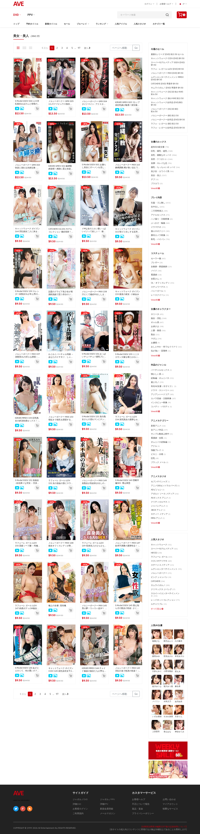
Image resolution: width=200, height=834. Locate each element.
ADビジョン (157, 489)
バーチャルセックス (161, 370)
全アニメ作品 (159, 429)
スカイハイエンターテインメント (165, 594)
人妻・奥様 (158, 330)
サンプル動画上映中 (162, 434)
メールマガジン (107, 813)
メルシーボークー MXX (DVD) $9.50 (167, 73)
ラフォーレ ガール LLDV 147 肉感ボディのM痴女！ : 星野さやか (27, 607)
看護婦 (156, 274)
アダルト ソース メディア (165, 493)
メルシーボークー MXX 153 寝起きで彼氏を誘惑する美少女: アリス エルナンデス (60, 418)
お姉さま (157, 326)
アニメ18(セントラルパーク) (165, 485)
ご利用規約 (78, 813)
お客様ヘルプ (165, 4)
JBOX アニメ (158, 510)
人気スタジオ (140, 23)
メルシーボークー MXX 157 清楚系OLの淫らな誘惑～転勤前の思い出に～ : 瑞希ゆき (27, 355)
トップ (16, 23)
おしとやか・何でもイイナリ (166, 346)
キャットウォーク (161, 544)
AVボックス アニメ (161, 497)
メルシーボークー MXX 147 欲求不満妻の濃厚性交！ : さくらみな (127, 544)
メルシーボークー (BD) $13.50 (165, 115)
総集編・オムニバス (162, 378)
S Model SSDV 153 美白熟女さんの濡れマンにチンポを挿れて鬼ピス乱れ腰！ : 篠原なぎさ (94, 418)
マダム (156, 338)
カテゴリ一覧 (159, 23)
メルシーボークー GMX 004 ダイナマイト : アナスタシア (94, 103)
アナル (155, 446)
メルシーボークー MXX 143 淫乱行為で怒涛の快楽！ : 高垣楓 (127, 669)
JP (183, 4)
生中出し (158, 206)
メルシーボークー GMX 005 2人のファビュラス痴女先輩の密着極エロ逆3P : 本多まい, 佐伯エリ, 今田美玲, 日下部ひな (61, 102)
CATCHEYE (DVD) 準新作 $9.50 (164, 83)
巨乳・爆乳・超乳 (162, 151)
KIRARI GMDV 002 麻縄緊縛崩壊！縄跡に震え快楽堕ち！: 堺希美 (60, 167)
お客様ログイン (80, 808)
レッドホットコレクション (165, 600)
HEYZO (156, 552)
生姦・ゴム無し (161, 202)
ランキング (101, 23)
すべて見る (156, 608)
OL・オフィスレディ (162, 282)
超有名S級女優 (160, 147)
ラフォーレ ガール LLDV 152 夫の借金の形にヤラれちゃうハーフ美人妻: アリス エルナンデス (60, 482)
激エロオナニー (160, 231)
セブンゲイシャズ (160, 481)
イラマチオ (158, 227)
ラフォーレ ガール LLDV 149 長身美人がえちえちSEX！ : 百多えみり (93, 544)
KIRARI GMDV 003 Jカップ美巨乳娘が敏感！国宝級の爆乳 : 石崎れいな (127, 104)
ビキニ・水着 (158, 454)
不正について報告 (141, 804)
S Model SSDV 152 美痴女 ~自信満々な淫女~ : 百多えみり (27, 482)
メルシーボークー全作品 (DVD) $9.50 (168, 119)
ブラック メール (159, 462)
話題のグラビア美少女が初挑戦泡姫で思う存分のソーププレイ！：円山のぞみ (60, 293)
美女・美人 (159, 175)
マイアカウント (170, 804)
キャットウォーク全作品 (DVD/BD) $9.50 (166, 103)
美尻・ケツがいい (162, 159)
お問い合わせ (169, 799)
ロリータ (157, 314)
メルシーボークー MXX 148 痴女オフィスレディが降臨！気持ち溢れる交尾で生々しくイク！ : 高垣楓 (60, 544)
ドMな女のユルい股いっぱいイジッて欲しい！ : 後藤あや (94, 230)
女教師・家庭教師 (161, 266)
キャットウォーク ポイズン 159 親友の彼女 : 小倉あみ (127, 293)
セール (67, 23)
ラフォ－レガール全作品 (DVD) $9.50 (168, 127)
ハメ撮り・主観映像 (162, 219)
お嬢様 (155, 342)
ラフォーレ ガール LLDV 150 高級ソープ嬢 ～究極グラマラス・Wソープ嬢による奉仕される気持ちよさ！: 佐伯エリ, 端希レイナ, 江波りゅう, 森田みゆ (27, 544)
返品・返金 (137, 808)
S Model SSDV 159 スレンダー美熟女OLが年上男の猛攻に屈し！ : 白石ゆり (27, 293)
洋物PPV (104, 804)
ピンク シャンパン (161, 577)
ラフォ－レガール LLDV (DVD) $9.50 (167, 69)
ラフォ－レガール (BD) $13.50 (165, 123)
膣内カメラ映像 (160, 235)
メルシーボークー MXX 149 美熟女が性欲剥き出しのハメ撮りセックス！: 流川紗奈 (94, 482)
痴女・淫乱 (159, 318)
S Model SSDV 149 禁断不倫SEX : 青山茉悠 (127, 481)
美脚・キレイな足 (161, 163)
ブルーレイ (82, 23)
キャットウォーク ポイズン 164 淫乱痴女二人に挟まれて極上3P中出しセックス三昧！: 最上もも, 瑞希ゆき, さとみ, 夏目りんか (27, 230)
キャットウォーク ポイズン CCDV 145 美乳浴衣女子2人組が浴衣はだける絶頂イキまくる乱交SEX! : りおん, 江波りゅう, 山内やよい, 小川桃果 (60, 669)
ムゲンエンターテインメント (166, 569)
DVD (16, 15)
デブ (155, 179)
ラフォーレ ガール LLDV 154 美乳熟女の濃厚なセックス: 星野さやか (127, 418)
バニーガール (158, 291)
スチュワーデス (159, 287)
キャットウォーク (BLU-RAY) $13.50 (167, 98)
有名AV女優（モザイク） (163, 386)
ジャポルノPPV (107, 799)
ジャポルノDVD (80, 799)
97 (79, 48)
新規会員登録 (106, 808)
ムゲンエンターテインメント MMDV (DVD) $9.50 (167, 78)
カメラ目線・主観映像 (163, 398)
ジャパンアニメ (159, 506)
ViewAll (154, 188)
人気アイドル (121, 23)
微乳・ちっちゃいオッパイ (165, 167)
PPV (30, 15)
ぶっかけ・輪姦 (160, 223)
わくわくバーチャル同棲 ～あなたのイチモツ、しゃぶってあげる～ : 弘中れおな (60, 355)
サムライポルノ (160, 585)
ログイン (148, 4)
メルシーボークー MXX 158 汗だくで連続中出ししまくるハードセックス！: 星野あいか (94, 293)
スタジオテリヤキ (161, 561)
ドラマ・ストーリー (162, 390)
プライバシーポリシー (143, 813)
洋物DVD (77, 804)
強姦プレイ (157, 450)
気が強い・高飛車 (161, 350)
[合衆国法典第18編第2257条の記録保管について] (164, 826)
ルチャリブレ (159, 604)
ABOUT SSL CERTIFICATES (21, 800)
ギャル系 (157, 322)
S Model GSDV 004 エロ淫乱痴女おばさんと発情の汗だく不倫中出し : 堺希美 (27, 102)
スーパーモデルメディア (164, 548)
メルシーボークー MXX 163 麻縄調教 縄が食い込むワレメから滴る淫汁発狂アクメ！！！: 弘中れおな (127, 166)
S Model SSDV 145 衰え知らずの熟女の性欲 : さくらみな (127, 607)
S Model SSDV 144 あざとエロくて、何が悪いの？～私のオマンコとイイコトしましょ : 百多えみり (27, 669)
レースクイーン (160, 295)
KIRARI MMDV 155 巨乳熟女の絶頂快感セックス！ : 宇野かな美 (27, 419)
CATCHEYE (158, 581)
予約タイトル (32, 23)
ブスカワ (157, 183)
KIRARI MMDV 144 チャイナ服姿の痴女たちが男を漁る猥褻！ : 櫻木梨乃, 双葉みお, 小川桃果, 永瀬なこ (94, 669)
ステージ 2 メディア (162, 565)
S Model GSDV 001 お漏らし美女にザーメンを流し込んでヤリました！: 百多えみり (94, 166)
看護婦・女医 (159, 438)
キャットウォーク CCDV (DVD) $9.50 (167, 58)
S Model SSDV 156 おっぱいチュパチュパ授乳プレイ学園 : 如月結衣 (94, 355)
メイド (156, 270)
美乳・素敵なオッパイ (164, 155)
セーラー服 (158, 258)
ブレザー (157, 262)
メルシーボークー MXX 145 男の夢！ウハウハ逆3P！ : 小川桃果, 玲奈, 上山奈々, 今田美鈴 (94, 607)
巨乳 (155, 458)
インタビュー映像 (161, 402)
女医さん (156, 278)
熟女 (155, 334)
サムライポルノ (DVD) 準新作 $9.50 (167, 87)
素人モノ (157, 382)
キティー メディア (160, 514)
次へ (86, 48)
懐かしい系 (157, 374)
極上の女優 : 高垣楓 (57, 605)
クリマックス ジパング (163, 589)
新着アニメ (158, 425)
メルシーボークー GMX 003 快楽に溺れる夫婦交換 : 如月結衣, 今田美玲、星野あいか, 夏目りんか (27, 166)
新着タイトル (51, 23)
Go (136, 47)
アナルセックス (160, 215)
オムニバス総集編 (161, 442)
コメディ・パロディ (161, 406)
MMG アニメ (158, 518)
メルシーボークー (161, 573)
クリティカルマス (160, 501)
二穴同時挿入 (159, 210)
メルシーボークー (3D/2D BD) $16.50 (164, 110)
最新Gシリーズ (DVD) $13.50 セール (167, 54)
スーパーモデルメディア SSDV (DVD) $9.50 (168, 63)
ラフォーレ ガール (161, 556)
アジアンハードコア (162, 394)
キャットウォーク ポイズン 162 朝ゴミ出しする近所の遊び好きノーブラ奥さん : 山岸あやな (127, 230)
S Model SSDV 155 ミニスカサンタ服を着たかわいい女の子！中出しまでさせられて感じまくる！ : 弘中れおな (127, 355)
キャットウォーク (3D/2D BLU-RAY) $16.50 (167, 93)
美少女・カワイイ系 (162, 171)
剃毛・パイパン (160, 239)
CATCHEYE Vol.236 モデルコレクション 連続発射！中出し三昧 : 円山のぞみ (60, 230)
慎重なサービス (170, 808)
